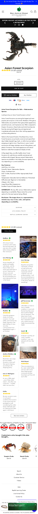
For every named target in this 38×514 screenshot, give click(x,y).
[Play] (15, 25)
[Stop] (22, 25)
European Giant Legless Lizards (17, 505)
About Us (19, 474)
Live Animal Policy (19, 211)
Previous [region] (5, 22)
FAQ (19, 487)
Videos (19, 480)
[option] (19, 21)
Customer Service (19, 477)
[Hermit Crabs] (24, 447)
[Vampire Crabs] (9, 447)
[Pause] (19, 25)
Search (19, 471)
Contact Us (19, 497)
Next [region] (33, 22)
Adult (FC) (19, 83)
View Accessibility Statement (27, 512)
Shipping (19, 207)
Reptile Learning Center (19, 214)
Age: (19, 79)
